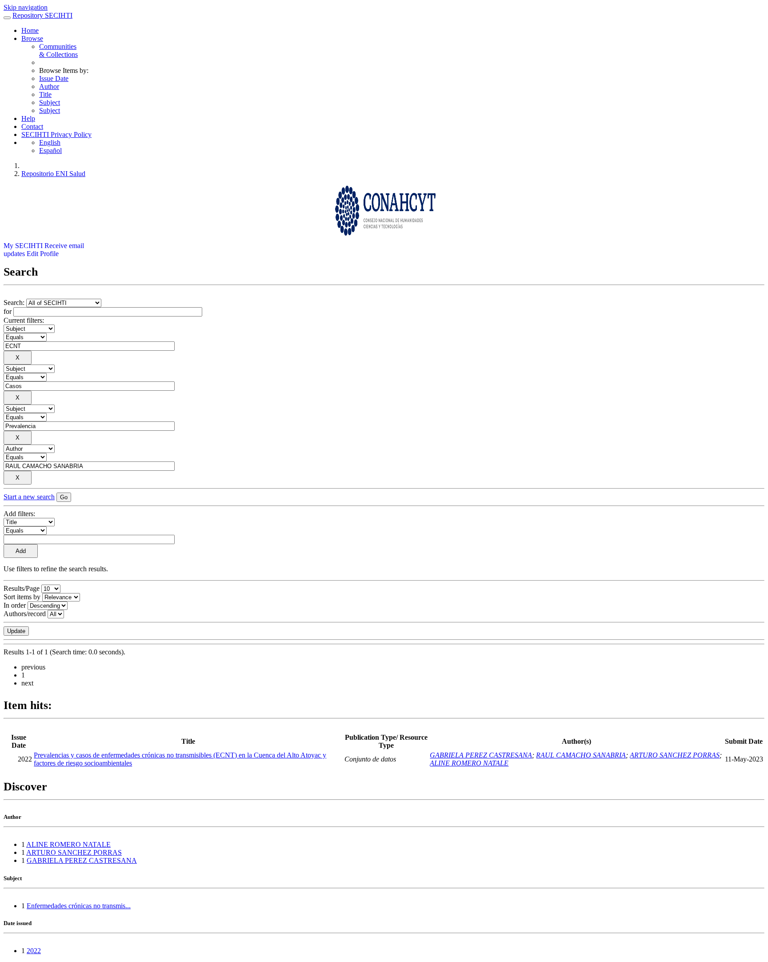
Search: (15, 302)
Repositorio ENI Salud (53, 173)
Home (30, 30)
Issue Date (53, 78)
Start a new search (29, 497)
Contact (32, 126)
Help (28, 118)
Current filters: (24, 320)
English (49, 142)
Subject (49, 102)
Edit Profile (43, 253)
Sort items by (22, 597)
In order (15, 605)
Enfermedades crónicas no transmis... (79, 906)
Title (45, 94)
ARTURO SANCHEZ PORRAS (675, 755)
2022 (34, 950)
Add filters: (19, 513)
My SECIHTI (23, 245)
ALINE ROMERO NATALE (469, 763)
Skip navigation (26, 7)
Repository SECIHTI (42, 15)
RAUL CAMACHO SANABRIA (581, 755)
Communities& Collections (58, 50)
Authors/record (25, 613)
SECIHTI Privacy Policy (56, 134)
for (8, 311)
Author (49, 86)
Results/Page (22, 588)
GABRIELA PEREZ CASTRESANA (481, 755)
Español (50, 150)
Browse (32, 38)
